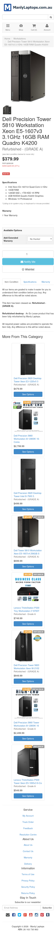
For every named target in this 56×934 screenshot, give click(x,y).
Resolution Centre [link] (28, 834)
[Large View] (7, 109)
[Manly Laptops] (28, 5)
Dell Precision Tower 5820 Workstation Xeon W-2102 (26, 666)
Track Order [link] (28, 821)
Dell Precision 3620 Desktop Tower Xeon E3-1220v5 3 (27, 380)
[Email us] (8, 914)
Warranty (46, 281)
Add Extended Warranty (11, 239)
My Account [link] (28, 815)
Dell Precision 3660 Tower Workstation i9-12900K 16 (26, 724)
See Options (28, 394)
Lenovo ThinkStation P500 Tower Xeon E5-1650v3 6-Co (28, 781)
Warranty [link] (28, 857)
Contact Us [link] (28, 851)
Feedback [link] (28, 828)
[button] (28, 269)
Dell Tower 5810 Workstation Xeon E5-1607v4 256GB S (28, 552)
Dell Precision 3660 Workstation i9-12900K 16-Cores (27, 438)
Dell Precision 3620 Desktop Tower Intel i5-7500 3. (27, 494)
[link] (13, 914)
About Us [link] (28, 844)
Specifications (29, 281)
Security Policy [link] (28, 886)
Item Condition (11, 281)
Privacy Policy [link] (28, 880)
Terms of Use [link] (28, 874)
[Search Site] (51, 17)
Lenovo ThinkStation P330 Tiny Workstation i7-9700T (26, 609)
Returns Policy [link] (28, 893)
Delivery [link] (28, 863)
